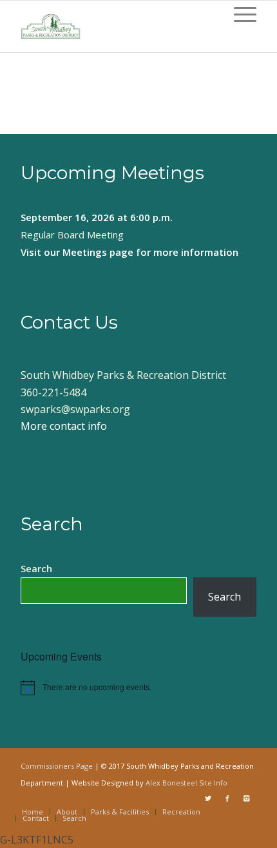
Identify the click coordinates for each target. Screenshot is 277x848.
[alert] (138, 687)
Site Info (213, 782)
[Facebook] (227, 798)
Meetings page (97, 252)
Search (36, 568)
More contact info (64, 426)
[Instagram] (246, 798)
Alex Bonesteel (171, 782)
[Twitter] (208, 798)
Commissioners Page (57, 766)
